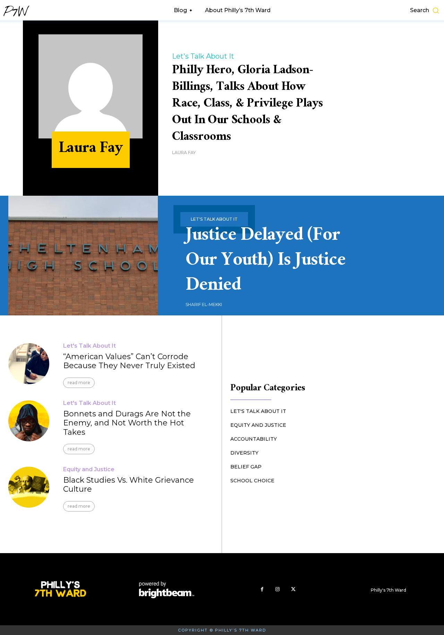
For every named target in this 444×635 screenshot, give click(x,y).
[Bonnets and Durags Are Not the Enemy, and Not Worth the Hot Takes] (28, 420)
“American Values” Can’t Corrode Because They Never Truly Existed (129, 361)
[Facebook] (262, 589)
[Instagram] (278, 589)
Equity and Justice (88, 469)
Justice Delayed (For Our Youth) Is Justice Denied (265, 262)
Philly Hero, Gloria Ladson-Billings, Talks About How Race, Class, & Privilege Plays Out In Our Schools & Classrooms (247, 104)
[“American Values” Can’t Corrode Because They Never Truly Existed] (28, 363)
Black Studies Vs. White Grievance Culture (128, 484)
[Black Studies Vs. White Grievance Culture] (28, 487)
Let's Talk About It (203, 56)
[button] (394, 10)
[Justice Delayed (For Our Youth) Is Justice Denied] (83, 255)
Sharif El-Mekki (204, 304)
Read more (79, 382)
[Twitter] (293, 589)
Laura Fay (184, 152)
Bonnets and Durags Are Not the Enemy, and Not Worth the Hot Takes (127, 423)
